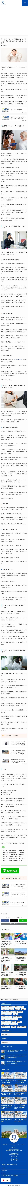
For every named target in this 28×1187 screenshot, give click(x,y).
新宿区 (9, 1014)
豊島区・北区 (5, 1026)
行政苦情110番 (18, 359)
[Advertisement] (14, 21)
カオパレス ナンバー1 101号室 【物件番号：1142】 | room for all (17, 894)
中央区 (11, 1006)
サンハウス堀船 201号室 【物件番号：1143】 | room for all (17, 885)
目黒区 (19, 1021)
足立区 (13, 1026)
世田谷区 (4, 1006)
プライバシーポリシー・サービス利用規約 (10, 1175)
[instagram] (11, 1160)
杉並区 (15, 1014)
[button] (5, 920)
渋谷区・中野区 (6, 1021)
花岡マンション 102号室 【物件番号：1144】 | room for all (17, 117)
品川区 (17, 1009)
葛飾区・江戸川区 (12, 1024)
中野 (16, 1006)
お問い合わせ (4, 1170)
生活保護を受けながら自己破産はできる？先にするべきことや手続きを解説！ (15, 1062)
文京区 (20, 1011)
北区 (21, 1006)
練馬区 (4, 1024)
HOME (3, 1168)
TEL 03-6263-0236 (14, 1153)
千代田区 (4, 1009)
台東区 (11, 1009)
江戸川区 (4, 1019)
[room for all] (3, 3)
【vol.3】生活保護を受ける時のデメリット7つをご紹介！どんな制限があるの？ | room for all (18, 752)
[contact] (17, 1160)
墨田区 (23, 1009)
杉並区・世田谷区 (6, 1016)
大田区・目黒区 (12, 1011)
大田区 (4, 1011)
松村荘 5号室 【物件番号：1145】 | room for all (16, 110)
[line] (14, 1160)
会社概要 (4, 1173)
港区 (13, 1021)
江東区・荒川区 (13, 1019)
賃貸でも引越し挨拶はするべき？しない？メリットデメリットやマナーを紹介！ (15, 1051)
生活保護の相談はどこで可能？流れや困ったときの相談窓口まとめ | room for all (18, 761)
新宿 (3, 1014)
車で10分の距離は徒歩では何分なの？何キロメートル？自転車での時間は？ (16, 1056)
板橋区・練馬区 (17, 1016)
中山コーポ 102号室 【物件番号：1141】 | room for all (17, 903)
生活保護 (4, 45)
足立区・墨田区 (21, 1026)
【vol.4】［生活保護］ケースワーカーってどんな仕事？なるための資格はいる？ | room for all (17, 743)
